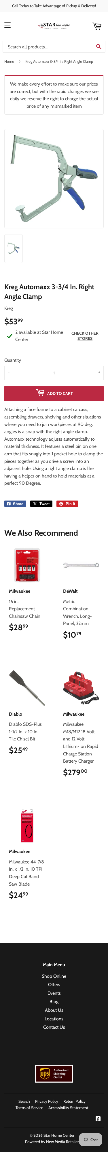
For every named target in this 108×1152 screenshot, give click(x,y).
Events (54, 993)
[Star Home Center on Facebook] (98, 1119)
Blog (54, 1001)
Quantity (12, 360)
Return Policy (74, 1101)
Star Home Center (58, 1135)
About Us (54, 1010)
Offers (54, 984)
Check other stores (84, 336)
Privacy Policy (46, 1101)
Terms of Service (29, 1107)
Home (9, 61)
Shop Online (54, 976)
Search (24, 1101)
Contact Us (54, 1027)
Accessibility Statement (68, 1107)
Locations (54, 1019)
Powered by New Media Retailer (52, 1141)
